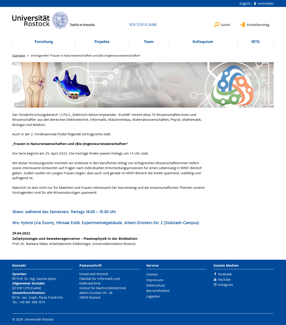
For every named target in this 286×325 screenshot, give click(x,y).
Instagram (225, 285)
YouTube (224, 279)
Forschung (44, 42)
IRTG (255, 42)
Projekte (102, 42)
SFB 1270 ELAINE (29, 288)
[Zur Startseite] (53, 20)
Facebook (225, 274)
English (245, 3)
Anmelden (265, 3)
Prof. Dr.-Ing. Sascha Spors (36, 278)
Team (149, 42)
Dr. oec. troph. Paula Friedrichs (40, 297)
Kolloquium (203, 42)
